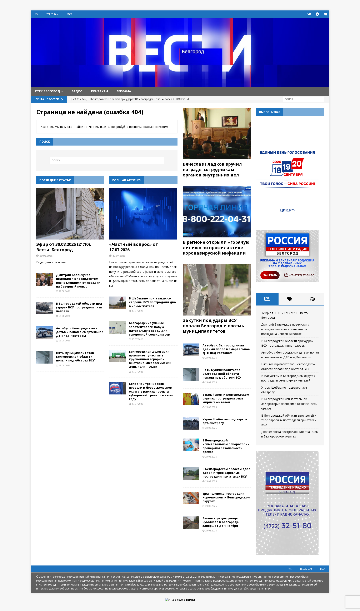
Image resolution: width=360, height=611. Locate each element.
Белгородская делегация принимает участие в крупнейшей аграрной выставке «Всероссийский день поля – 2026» (150, 359)
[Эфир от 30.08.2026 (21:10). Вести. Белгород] (70, 214)
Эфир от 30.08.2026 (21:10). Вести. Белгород (63, 246)
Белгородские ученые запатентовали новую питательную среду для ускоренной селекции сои (149, 328)
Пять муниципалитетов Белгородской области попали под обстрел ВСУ (75, 356)
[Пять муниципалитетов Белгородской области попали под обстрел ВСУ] (44, 357)
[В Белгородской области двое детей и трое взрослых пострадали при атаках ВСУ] (191, 473)
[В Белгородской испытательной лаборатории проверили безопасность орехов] (191, 445)
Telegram (52, 14)
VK (36, 14)
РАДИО (76, 91)
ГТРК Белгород (47, 91)
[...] (111, 286)
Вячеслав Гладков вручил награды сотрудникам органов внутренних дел (212, 169)
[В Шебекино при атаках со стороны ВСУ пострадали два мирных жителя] (117, 303)
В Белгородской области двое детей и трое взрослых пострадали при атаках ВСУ (226, 472)
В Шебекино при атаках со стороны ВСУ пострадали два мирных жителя (152, 302)
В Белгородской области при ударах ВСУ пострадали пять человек (79, 307)
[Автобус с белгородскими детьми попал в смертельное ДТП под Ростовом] (44, 332)
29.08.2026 (46, 255)
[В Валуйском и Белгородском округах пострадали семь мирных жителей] (191, 399)
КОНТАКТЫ (99, 91)
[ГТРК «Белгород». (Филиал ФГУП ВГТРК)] (180, 84)
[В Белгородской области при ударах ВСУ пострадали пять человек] (44, 308)
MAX (69, 14)
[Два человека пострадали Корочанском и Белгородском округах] (191, 498)
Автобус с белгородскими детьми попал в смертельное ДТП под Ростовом (79, 332)
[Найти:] (303, 99)
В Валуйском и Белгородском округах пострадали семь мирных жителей (225, 398)
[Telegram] (317, 14)
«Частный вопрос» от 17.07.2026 (133, 246)
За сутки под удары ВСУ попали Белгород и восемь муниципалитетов (213, 325)
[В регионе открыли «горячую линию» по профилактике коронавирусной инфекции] (217, 211)
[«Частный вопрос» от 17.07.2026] (143, 214)
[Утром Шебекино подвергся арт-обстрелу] (191, 423)
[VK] (309, 14)
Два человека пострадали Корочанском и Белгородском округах (226, 497)
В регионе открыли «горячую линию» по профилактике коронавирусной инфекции (216, 247)
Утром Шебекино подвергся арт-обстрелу (224, 421)
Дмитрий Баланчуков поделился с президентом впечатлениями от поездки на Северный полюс (78, 280)
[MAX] (325, 14)
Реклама (123, 91)
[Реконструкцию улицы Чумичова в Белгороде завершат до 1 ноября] (191, 522)
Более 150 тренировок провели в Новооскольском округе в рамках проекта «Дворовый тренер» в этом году (151, 391)
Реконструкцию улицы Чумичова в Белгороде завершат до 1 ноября (220, 522)
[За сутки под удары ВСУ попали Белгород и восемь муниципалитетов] (217, 290)
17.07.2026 (118, 255)
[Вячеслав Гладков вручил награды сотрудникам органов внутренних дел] (217, 133)
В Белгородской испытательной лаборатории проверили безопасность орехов (226, 446)
